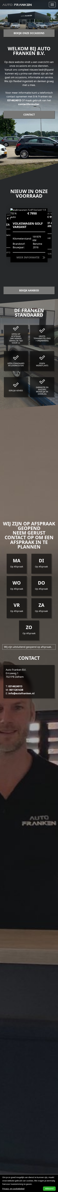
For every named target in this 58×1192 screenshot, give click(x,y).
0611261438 (16, 690)
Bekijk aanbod (29, 290)
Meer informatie (27, 257)
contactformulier (28, 104)
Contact (29, 114)
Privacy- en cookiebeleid (13, 1188)
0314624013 (14, 100)
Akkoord (49, 1188)
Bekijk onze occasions (29, 33)
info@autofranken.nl (21, 693)
